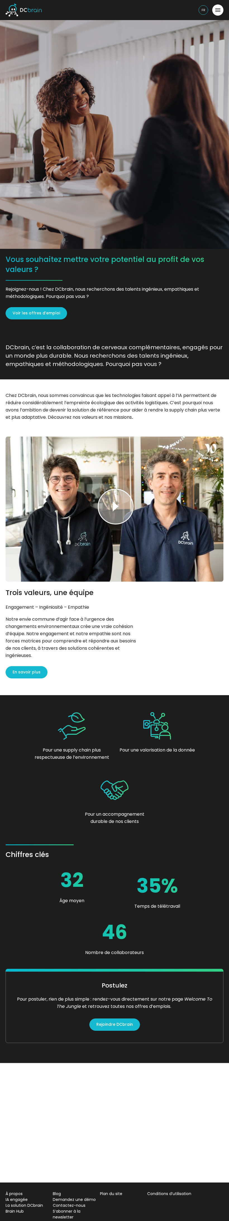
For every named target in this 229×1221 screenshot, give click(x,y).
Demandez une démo (74, 1199)
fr (203, 10)
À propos (14, 1193)
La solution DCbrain (24, 1205)
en (203, 22)
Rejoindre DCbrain (114, 1024)
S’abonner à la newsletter (66, 1214)
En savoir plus (26, 672)
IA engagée (17, 1199)
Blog (57, 1193)
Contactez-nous (69, 1205)
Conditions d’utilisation (169, 1193)
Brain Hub (15, 1211)
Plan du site (111, 1193)
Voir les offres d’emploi (36, 313)
